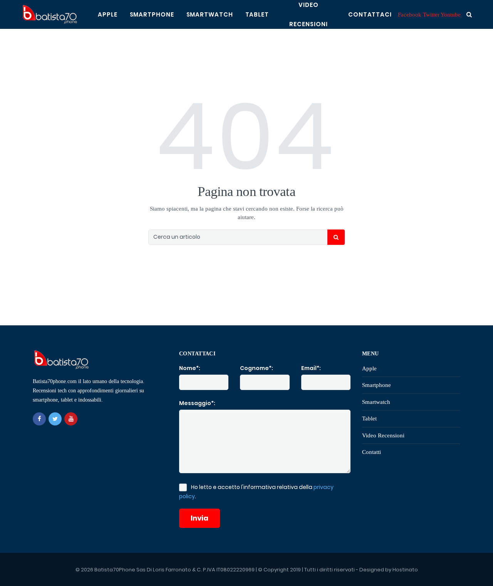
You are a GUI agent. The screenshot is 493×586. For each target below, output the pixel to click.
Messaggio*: (197, 403)
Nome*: (189, 368)
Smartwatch (209, 14)
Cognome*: (256, 368)
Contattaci (370, 14)
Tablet (257, 14)
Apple (107, 14)
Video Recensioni (383, 435)
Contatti (371, 452)
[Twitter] (55, 418)
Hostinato (405, 569)
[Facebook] (39, 418)
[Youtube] (70, 418)
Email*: (311, 368)
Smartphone (152, 14)
